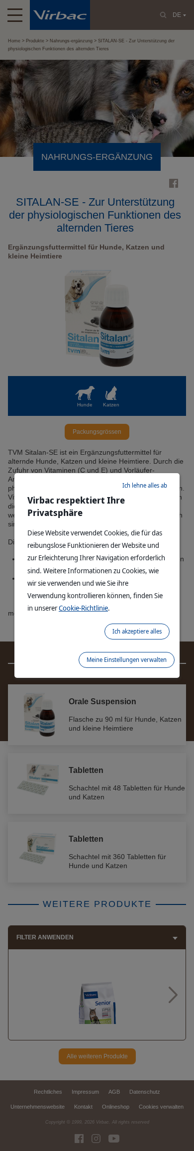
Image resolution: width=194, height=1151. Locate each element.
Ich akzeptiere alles (137, 631)
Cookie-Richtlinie (83, 608)
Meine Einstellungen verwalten (127, 659)
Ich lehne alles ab (144, 485)
